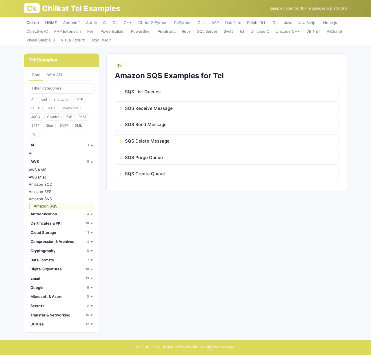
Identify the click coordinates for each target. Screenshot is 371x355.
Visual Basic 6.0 (40, 40)
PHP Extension (67, 31)
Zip (33, 134)
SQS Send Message (146, 124)
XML (78, 125)
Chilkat (32, 22)
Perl (90, 31)
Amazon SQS (46, 206)
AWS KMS (37, 170)
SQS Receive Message (149, 108)
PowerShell (141, 31)
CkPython (183, 22)
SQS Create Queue (145, 173)
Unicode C (260, 31)
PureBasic (167, 31)
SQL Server (207, 31)
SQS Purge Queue (144, 157)
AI (32, 99)
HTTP (35, 108)
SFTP (35, 125)
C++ (128, 22)
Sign (49, 125)
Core (36, 74)
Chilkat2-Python (153, 22)
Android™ (71, 22)
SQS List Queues (143, 91)
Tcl (241, 31)
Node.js (330, 22)
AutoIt (91, 22)
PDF (69, 117)
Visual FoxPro (73, 40)
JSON (35, 117)
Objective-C (37, 31)
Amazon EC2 (40, 184)
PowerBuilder (113, 31)
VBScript (334, 31)
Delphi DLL (256, 22)
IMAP (51, 108)
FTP (80, 99)
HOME (51, 22)
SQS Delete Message (147, 141)
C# (115, 22)
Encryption (62, 99)
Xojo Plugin (102, 40)
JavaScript (307, 22)
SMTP (64, 125)
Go (275, 22)
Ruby (186, 31)
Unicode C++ (288, 31)
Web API (54, 74)
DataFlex (233, 22)
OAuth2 (53, 117)
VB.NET (313, 31)
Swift (228, 31)
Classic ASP (208, 22)
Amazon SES (40, 191)
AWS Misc (37, 177)
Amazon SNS (40, 198)
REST (83, 117)
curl (44, 99)
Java (288, 22)
